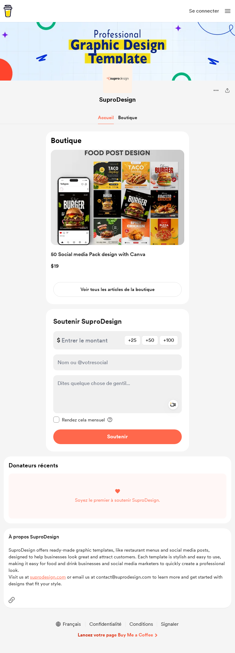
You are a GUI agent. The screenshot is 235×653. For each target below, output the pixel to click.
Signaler (170, 624)
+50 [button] (150, 340)
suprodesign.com (48, 577)
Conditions (141, 624)
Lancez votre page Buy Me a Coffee (115, 635)
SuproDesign (117, 99)
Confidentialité (105, 624)
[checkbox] (79, 420)
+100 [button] (168, 340)
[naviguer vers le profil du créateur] (117, 78)
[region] (117, 217)
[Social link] (12, 600)
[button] (227, 11)
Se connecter (204, 11)
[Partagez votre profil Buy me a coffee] (227, 90)
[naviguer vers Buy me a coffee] (8, 11)
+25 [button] (132, 340)
